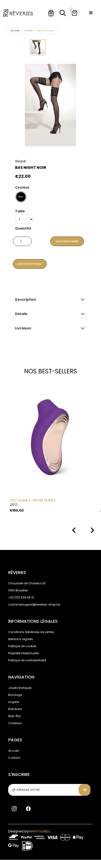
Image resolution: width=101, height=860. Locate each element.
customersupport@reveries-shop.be (34, 604)
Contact (14, 758)
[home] (18, 13)
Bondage (15, 695)
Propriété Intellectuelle (23, 653)
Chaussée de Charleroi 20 (27, 583)
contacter (47, 282)
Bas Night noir (45, 30)
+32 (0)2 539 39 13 (21, 597)
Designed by (29, 831)
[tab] (38, 47)
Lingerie (13, 702)
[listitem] (50, 447)
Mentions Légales (20, 639)
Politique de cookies (22, 646)
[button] (91, 13)
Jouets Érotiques (20, 688)
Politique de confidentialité (27, 660)
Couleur (22, 187)
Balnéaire (15, 709)
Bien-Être (14, 716)
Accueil (13, 751)
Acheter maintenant (30, 263)
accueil (15, 30)
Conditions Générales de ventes (31, 632)
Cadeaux (15, 723)
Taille (20, 211)
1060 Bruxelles (18, 590)
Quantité (23, 228)
